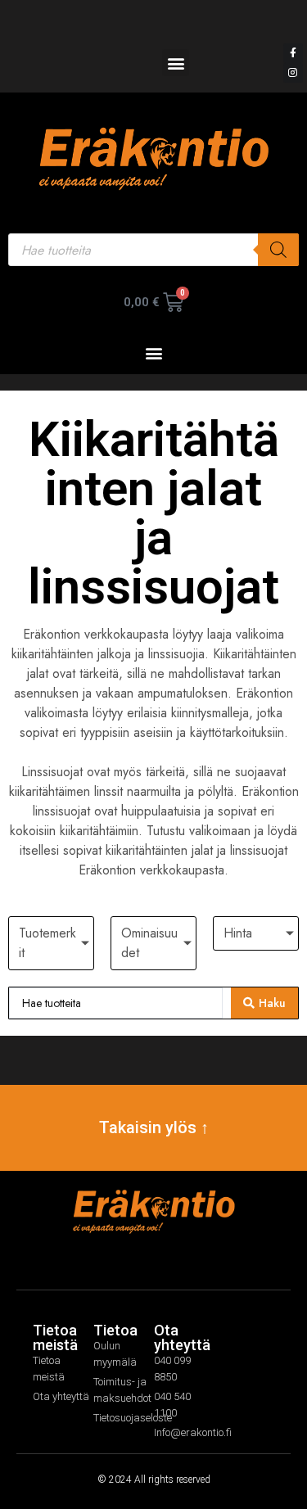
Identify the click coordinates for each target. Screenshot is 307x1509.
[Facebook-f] (293, 53)
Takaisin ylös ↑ (154, 1127)
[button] (175, 62)
